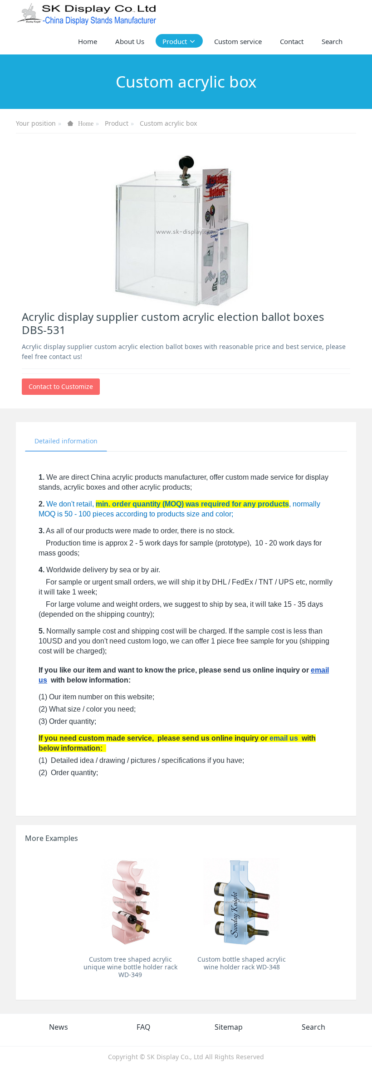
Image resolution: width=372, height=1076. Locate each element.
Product (116, 123)
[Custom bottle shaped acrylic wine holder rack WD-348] (241, 901)
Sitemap (229, 1027)
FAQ (144, 1027)
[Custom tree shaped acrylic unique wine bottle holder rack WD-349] (130, 901)
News (58, 1027)
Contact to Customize (61, 386)
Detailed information (66, 441)
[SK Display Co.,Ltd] (87, 13)
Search (313, 1027)
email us (283, 738)
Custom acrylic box (168, 123)
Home (87, 41)
